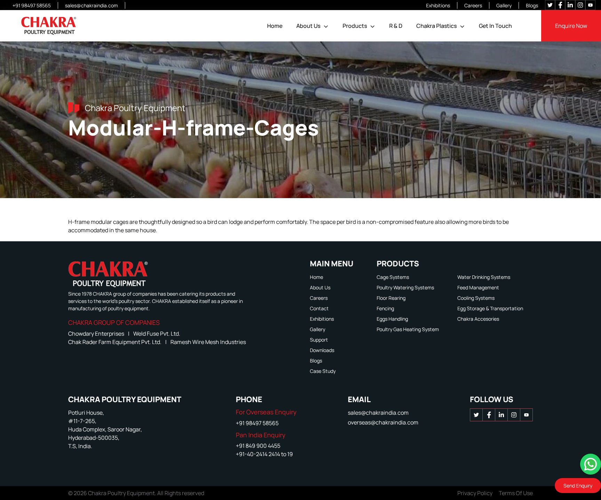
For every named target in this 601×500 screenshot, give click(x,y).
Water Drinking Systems (483, 277)
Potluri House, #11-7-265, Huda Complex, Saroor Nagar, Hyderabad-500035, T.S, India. (105, 429)
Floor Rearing (391, 298)
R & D (395, 26)
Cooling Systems (476, 298)
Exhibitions (438, 5)
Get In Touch (495, 26)
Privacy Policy (474, 493)
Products (355, 26)
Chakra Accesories (478, 318)
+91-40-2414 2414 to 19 (264, 454)
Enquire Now (571, 26)
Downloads (322, 350)
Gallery (504, 5)
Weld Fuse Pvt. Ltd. (156, 333)
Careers (473, 5)
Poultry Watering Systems (405, 287)
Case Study (323, 371)
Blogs (532, 5)
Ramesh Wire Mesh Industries (208, 342)
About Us (308, 26)
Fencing (385, 308)
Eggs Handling (392, 318)
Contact (319, 308)
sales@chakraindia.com (91, 5)
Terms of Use (516, 493)
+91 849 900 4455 (258, 446)
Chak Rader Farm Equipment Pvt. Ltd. (115, 342)
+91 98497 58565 (32, 5)
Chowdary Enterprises (96, 333)
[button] (326, 26)
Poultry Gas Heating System (408, 329)
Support (319, 339)
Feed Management (478, 287)
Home (274, 26)
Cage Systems (393, 277)
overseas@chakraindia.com (383, 422)
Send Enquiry (577, 485)
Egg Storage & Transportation (490, 308)
